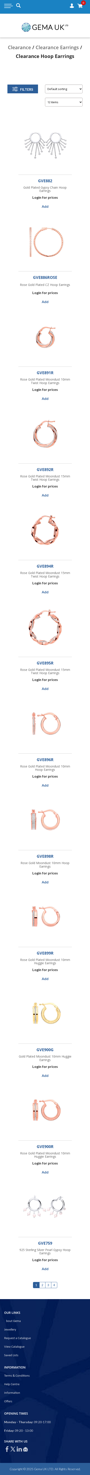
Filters (26, 89)
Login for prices (45, 197)
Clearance (19, 47)
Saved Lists (11, 1355)
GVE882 (45, 180)
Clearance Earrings (57, 47)
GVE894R (45, 566)
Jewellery (10, 1329)
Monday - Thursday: (18, 1422)
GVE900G (45, 1049)
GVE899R (45, 953)
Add (45, 206)
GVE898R (45, 856)
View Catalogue (14, 1347)
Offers (8, 1401)
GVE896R (45, 759)
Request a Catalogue (17, 1338)
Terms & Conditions (17, 1376)
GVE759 (45, 1243)
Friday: (9, 1430)
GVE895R (45, 663)
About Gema (12, 1321)
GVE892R (45, 469)
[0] (80, 5)
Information (12, 1393)
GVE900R (45, 1146)
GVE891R (45, 372)
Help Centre (11, 1384)
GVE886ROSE (45, 277)
